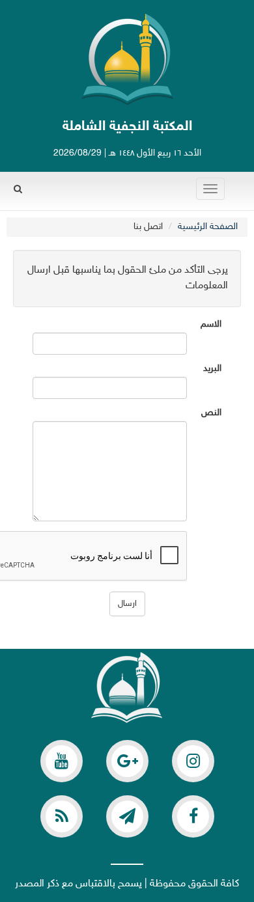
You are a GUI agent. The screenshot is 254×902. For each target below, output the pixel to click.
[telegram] (127, 816)
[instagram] (193, 761)
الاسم (211, 324)
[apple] (61, 761)
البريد (212, 369)
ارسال (127, 604)
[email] (193, 816)
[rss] (61, 816)
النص (211, 413)
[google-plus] (127, 761)
